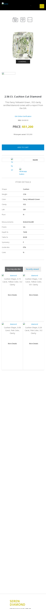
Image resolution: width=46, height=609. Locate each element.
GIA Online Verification (23, 116)
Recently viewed (32, 269)
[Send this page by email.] (12, 165)
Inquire (35, 160)
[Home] (6, 3)
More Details (12, 295)
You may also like (14, 269)
